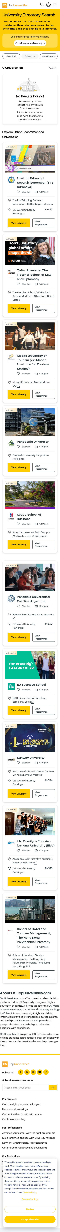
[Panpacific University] (11, 443)
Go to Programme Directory (29, 43)
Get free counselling (13, 1119)
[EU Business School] (11, 686)
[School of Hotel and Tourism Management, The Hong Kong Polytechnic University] (11, 930)
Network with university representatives (24, 1142)
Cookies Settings (30, 1199)
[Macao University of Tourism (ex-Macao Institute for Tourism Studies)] (11, 357)
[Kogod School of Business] (11, 516)
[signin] (48, 4)
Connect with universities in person (22, 1114)
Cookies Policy (30, 1192)
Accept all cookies (30, 1219)
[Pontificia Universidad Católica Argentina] (11, 598)
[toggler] (55, 4)
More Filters (48, 56)
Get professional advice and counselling (24, 1147)
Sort (51, 68)
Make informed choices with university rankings (28, 1137)
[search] (42, 4)
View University (18, 223)
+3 (13, 618)
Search (10, 56)
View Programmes (41, 223)
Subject (29, 56)
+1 (18, 386)
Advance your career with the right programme (28, 1133)
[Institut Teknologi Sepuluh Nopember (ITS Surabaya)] (11, 179)
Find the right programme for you (21, 1104)
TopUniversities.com (11, 998)
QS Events (21, 1020)
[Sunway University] (11, 759)
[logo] (15, 4)
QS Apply (37, 1020)
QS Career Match (9, 1034)
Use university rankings (15, 1109)
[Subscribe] (53, 1087)
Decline (30, 1209)
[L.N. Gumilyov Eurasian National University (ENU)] (11, 842)
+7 (35, 862)
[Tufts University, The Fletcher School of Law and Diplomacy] (11, 271)
